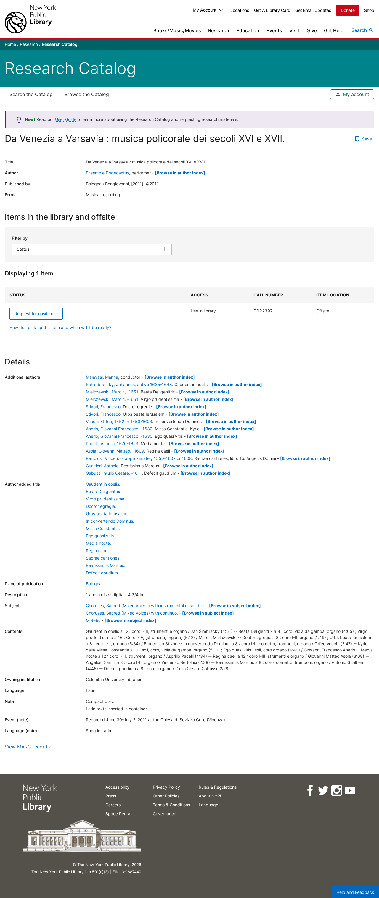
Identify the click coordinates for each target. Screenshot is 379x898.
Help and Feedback (355, 892)
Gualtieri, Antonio (102, 465)
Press (110, 795)
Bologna (94, 583)
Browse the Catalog (87, 94)
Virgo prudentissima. (106, 498)
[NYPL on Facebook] (309, 790)
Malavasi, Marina (102, 377)
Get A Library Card (272, 10)
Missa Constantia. (103, 528)
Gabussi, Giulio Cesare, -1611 (114, 473)
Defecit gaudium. (102, 572)
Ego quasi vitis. (100, 535)
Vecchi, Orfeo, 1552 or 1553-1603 (119, 421)
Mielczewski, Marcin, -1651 (112, 391)
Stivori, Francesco (103, 406)
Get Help (333, 30)
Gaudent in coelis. (103, 484)
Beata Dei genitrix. (103, 491)
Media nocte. (98, 543)
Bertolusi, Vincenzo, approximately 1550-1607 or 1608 (139, 458)
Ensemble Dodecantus (107, 172)
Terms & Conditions (171, 804)
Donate (348, 10)
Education (247, 30)
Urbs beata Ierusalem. (107, 513)
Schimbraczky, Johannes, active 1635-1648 (129, 384)
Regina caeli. (98, 550)
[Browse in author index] (180, 172)
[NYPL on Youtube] (349, 790)
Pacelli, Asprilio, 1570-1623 (112, 443)
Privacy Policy (166, 787)
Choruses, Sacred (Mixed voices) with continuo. (132, 612)
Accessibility (117, 787)
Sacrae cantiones (102, 557)
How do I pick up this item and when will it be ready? (60, 327)
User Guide (65, 119)
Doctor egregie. (101, 506)
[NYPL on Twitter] (323, 790)
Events (274, 30)
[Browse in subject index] (235, 605)
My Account (204, 9)
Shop (369, 10)
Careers (113, 804)
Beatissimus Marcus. (105, 565)
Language (208, 804)
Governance (164, 813)
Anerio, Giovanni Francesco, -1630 (119, 428)
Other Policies (166, 795)
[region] (189, 311)
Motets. (93, 620)
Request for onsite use (36, 313)
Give (311, 30)
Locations (239, 10)
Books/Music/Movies (177, 30)
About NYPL (210, 795)
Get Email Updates (313, 10)
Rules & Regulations (218, 787)
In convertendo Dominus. (110, 520)
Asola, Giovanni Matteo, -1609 (115, 450)
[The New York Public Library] (30, 19)
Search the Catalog (31, 94)
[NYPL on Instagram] (336, 790)
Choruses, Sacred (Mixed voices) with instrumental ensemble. (145, 605)
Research (218, 30)
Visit (294, 30)
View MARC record (26, 747)
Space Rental (118, 813)
